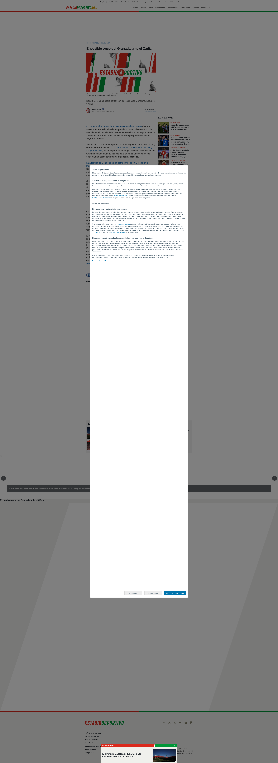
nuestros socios (124, 224)
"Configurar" (96, 232)
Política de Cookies (120, 196)
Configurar (153, 593)
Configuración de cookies (101, 198)
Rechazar (133, 593)
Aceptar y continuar (175, 593)
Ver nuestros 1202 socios (102, 261)
